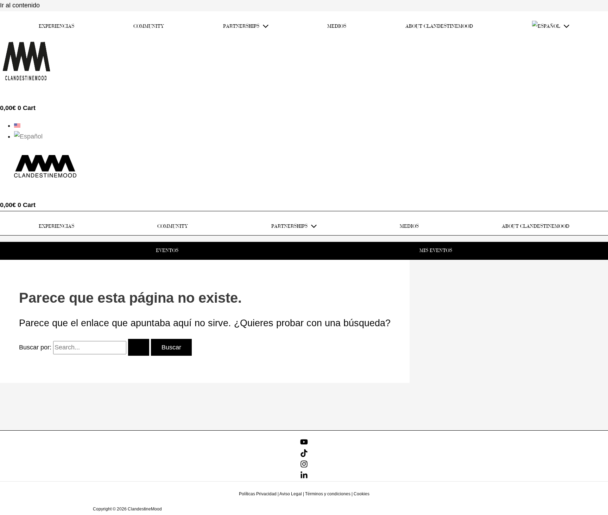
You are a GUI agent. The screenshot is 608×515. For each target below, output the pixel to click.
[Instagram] (304, 465)
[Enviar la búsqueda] (138, 347)
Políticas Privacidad (258, 493)
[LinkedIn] (304, 477)
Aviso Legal (290, 493)
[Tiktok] (304, 454)
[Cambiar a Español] (28, 136)
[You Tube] (304, 443)
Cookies (361, 493)
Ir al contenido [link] (20, 5)
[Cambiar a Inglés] (17, 125)
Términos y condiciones (327, 493)
